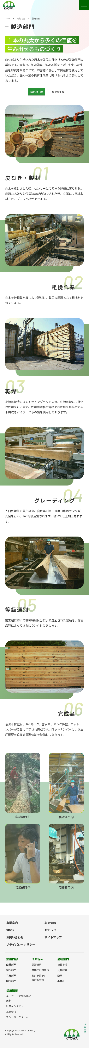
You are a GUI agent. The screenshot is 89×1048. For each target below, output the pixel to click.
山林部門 (21, 817)
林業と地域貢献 (40, 970)
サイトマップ (53, 937)
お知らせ (50, 930)
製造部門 (65, 817)
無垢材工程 (36, 92)
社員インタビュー (16, 1006)
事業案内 (12, 923)
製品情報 (50, 923)
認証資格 (37, 964)
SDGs (10, 930)
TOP (8, 18)
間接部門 (65, 887)
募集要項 (11, 1011)
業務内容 (21, 18)
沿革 (59, 975)
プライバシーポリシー (20, 944)
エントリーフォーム (17, 1017)
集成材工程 (58, 92)
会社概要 (62, 970)
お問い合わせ (15, 937)
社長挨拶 (62, 964)
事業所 (61, 981)
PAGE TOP (85, 1028)
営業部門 (21, 887)
